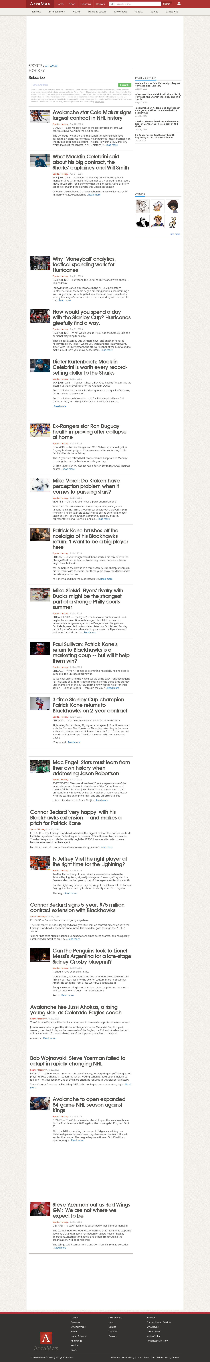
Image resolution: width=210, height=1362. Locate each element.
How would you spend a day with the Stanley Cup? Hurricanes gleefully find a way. (92, 316)
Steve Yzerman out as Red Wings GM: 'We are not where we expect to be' (91, 1209)
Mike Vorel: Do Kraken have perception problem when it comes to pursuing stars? (86, 485)
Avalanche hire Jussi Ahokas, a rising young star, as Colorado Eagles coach (75, 1009)
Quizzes (113, 1336)
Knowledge (120, 11)
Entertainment (57, 11)
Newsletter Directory (157, 1340)
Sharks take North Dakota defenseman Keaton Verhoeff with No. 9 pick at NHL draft (157, 124)
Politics (139, 11)
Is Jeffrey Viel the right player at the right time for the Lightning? (90, 861)
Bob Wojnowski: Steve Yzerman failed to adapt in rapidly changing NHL (77, 1060)
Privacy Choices (172, 1357)
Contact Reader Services (159, 1322)
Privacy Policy (128, 1357)
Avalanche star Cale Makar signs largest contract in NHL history (92, 114)
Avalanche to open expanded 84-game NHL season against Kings (89, 1104)
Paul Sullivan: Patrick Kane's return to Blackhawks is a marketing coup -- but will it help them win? (91, 652)
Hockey (64, 124)
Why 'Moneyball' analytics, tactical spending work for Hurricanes (84, 263)
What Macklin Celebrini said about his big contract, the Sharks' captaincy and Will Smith (91, 161)
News (111, 1322)
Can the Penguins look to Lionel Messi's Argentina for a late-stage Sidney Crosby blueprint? (92, 955)
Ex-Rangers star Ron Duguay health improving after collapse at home (90, 431)
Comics (112, 1326)
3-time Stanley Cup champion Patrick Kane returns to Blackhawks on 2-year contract (90, 704)
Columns (113, 1331)
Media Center (153, 1336)
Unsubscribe (157, 1357)
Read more (111, 145)
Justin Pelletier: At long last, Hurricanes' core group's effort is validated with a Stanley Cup (157, 110)
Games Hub (172, 11)
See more (175, 233)
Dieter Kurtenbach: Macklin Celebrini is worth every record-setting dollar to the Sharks (90, 366)
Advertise (115, 1357)
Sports (154, 11)
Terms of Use (143, 1357)
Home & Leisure (97, 11)
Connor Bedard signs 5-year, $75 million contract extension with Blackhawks (77, 907)
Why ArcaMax (153, 1331)
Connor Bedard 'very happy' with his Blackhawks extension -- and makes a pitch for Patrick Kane (75, 817)
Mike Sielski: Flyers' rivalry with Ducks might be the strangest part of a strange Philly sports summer (88, 598)
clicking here (99, 102)
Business (36, 11)
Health (77, 11)
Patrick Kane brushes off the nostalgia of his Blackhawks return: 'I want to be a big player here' (90, 538)
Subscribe (124, 85)
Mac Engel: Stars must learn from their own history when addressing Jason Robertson (91, 767)
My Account (152, 1326)
